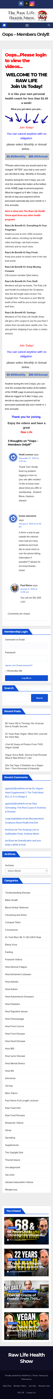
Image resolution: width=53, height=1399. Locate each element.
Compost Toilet (12, 922)
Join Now (32, 1386)
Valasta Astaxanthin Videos (19, 1182)
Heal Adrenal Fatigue (16, 967)
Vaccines (10, 1175)
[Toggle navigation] (27, 25)
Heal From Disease (15, 1034)
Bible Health (11, 900)
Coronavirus (11, 930)
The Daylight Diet (14, 1152)
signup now (10, 665)
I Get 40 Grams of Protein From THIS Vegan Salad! (22, 1298)
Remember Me (14, 671)
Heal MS (9, 1071)
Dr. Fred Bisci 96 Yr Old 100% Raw (23, 937)
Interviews (10, 1078)
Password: (10, 652)
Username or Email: (15, 639)
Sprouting (10, 1138)
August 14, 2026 (18, 1335)
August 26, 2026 (18, 1240)
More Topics (11, 1093)
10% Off (20, 1393)
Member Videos (20, 1386)
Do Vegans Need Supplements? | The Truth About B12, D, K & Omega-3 (24, 792)
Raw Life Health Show (26, 15)
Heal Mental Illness (15, 1063)
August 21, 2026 (18, 1272)
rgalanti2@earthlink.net (16, 788)
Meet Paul (7, 1386)
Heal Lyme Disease (15, 1056)
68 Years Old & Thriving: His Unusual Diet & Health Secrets (24, 1235)
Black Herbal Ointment (16, 907)
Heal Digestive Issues (16, 1011)
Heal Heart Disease (15, 1041)
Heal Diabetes (12, 1004)
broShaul (9, 830)
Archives (9, 865)
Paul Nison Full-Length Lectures (21, 1100)
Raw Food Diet (13, 1108)
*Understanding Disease (17, 893)
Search (9, 688)
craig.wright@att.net (15, 818)
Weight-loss (11, 1189)
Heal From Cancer (14, 1026)
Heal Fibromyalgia (14, 1019)
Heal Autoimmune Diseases (19, 996)
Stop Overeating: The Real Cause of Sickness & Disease (25, 807)
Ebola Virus (11, 944)
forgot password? (25, 665)
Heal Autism (11, 989)
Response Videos (14, 1123)
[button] (49, 25)
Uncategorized (12, 1167)
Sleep (8, 1130)
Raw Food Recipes (15, 1115)
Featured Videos (13, 959)
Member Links (44, 1386)
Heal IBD (10, 1048)
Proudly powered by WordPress (18, 1375)
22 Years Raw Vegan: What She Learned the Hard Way (26, 1266)
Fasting (9, 952)
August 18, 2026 (18, 1303)
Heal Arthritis (11, 982)
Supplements (12, 1145)
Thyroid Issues (12, 1160)
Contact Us (31, 1393)
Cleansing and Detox (16, 915)
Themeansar (26, 1379)
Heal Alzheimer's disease (18, 974)
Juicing (8, 1086)
